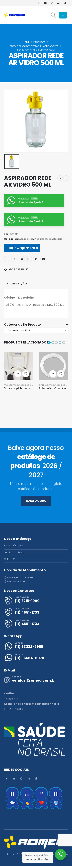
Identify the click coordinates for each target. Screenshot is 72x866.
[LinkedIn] (58, 3)
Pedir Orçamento (22, 247)
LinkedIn (22, 259)
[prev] (60, 178)
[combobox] (36, 330)
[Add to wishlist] (25, 373)
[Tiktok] (65, 3)
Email (43, 259)
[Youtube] (45, 3)
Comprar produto (17, 373)
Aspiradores (26, 238)
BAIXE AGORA (36, 501)
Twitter (14, 259)
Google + (29, 259)
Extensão (8, 385)
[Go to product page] (18, 366)
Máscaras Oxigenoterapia (52, 385)
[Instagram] (52, 3)
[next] (66, 178)
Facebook (7, 259)
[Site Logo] (15, 15)
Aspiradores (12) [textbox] (35, 330)
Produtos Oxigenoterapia (48, 238)
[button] (53, 15)
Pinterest (36, 259)
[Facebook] (38, 3)
